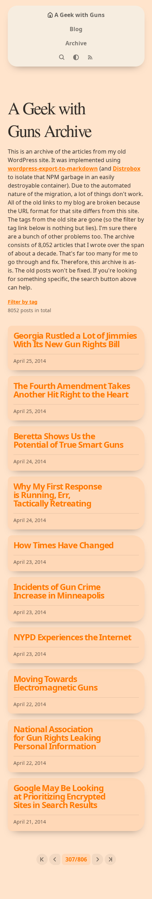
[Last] (110, 859)
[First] (42, 859)
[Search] (61, 57)
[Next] (97, 859)
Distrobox (126, 168)
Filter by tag (22, 301)
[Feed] (90, 57)
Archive (76, 43)
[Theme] (76, 57)
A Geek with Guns (79, 15)
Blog (76, 29)
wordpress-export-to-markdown (53, 168)
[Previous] (54, 859)
